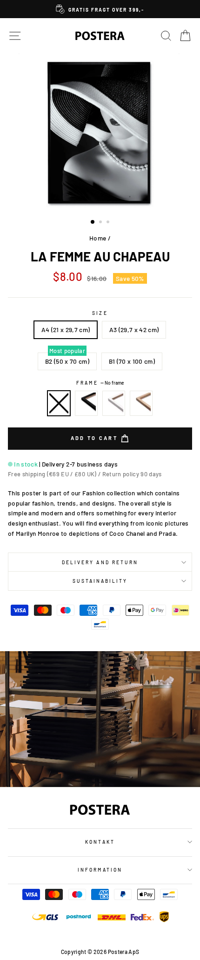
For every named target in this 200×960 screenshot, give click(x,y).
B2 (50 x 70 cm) (67, 361)
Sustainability (100, 581)
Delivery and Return (100, 562)
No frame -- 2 (59, 403)
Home (97, 238)
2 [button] (101, 222)
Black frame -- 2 (86, 403)
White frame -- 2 (114, 403)
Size (99, 313)
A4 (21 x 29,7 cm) (65, 329)
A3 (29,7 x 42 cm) (134, 329)
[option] (100, 9)
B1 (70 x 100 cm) (132, 361)
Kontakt (99, 842)
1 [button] (93, 222)
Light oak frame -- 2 (141, 403)
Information (100, 870)
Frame (99, 383)
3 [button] (109, 222)
